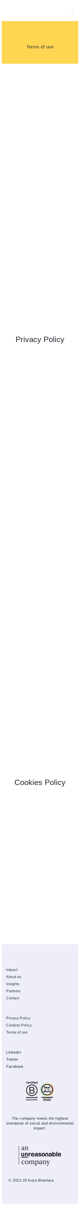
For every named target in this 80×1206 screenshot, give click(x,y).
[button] (72, 11)
